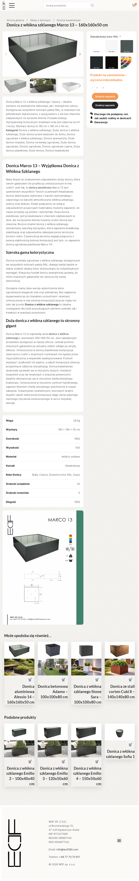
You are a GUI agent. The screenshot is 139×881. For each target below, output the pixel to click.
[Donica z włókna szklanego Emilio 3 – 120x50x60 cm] (53, 731)
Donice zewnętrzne (55, 138)
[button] (6, 54)
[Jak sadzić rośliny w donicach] (91, 117)
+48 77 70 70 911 (69, 856)
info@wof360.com (67, 849)
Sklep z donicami (40, 20)
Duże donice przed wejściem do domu (42, 134)
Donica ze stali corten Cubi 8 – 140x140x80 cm (121, 691)
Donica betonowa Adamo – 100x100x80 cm (53, 691)
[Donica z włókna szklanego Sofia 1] (120, 731)
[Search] (92, 5)
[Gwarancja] (91, 121)
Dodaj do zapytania (105, 96)
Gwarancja (101, 122)
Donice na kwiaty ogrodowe (42, 142)
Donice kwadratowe (69, 20)
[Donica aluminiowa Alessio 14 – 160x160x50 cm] (19, 650)
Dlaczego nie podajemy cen (111, 114)
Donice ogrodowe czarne (57, 146)
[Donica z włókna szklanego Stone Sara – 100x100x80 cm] (86, 650)
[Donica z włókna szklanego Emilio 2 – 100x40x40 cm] (19, 731)
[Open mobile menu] (12, 5)
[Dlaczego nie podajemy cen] (91, 113)
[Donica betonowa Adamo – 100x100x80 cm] (53, 650)
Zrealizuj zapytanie (105, 105)
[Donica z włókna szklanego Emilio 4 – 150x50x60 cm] (86, 731)
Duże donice (36, 150)
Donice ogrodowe (30, 146)
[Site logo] (4, 5)
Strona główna (16, 20)
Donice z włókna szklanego (35, 130)
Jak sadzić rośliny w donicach (112, 118)
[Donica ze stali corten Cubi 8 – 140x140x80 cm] (120, 650)
